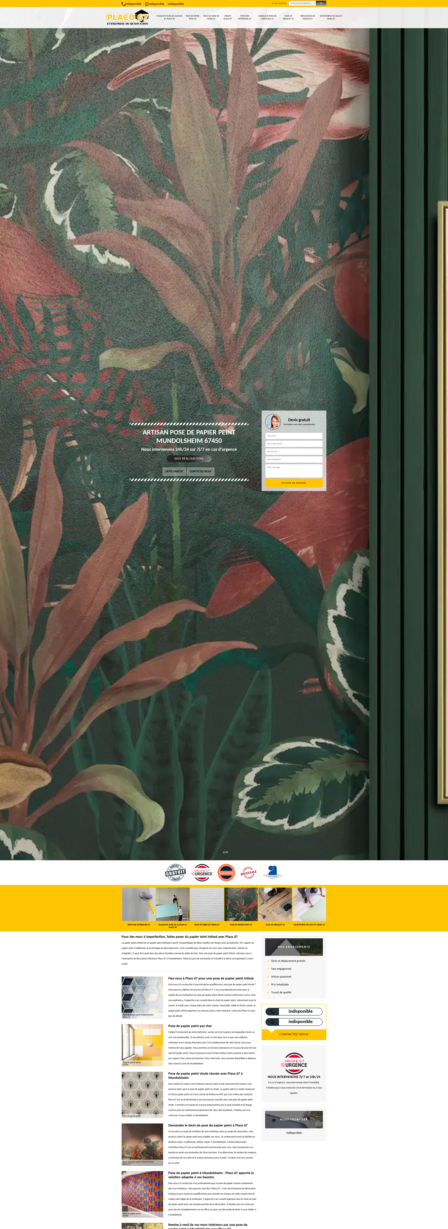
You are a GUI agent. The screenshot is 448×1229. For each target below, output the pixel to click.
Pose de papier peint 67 (193, 17)
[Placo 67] (127, 17)
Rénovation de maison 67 (307, 17)
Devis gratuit (174, 471)
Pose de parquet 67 (288, 17)
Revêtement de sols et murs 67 (331, 17)
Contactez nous (200, 471)
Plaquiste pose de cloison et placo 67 (169, 17)
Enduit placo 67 (228, 17)
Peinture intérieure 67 (244, 17)
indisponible (133, 4)
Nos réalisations (189, 458)
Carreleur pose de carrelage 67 (267, 17)
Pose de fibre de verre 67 (211, 17)
